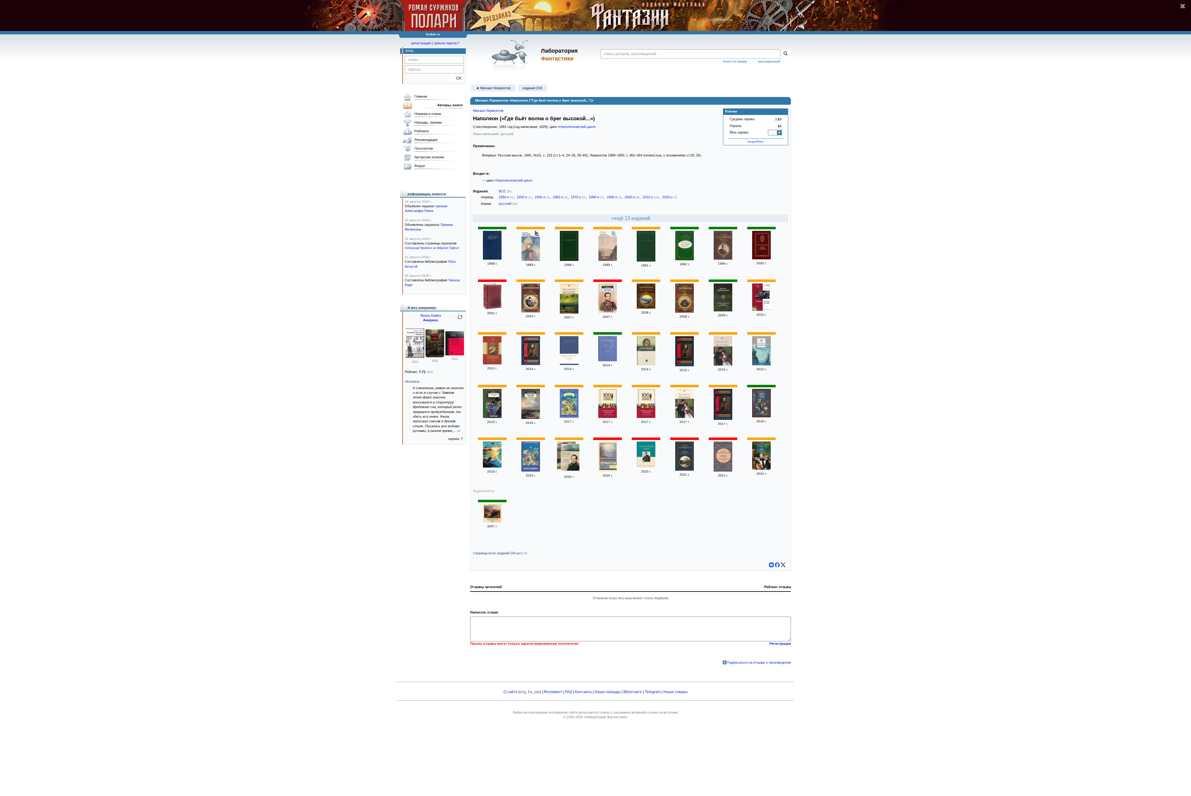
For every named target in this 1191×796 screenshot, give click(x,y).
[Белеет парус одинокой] (531, 418)
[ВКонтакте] (771, 564)
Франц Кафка (430, 315)
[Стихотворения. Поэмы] (761, 309)
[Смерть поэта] (570, 458)
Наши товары (675, 692)
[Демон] (684, 311)
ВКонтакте (632, 692)
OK (456, 78)
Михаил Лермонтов (488, 110)
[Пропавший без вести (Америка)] (415, 356)
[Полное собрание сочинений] (492, 308)
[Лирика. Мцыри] (761, 416)
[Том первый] (761, 258)
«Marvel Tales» (447, 248)
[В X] (783, 564)
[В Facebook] (777, 564)
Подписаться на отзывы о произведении (759, 662)
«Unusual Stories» (418, 248)
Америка (430, 320)
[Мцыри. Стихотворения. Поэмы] (684, 469)
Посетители (423, 148)
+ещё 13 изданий (630, 218)
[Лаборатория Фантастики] (511, 54)
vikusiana (412, 381)
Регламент (553, 692)
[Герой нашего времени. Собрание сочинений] (761, 468)
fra (530, 692)
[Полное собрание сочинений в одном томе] (723, 310)
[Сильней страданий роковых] (684, 259)
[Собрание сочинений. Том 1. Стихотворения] (646, 364)
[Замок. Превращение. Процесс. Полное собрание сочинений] (435, 356)
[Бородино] (569, 416)
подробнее (755, 141)
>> (459, 431)
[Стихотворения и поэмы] (492, 417)
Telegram (653, 692)
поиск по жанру (735, 61)
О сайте (510, 692)
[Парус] (492, 466)
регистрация (421, 43)
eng (523, 692)
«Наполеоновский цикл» (577, 127)
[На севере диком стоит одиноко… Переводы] (492, 363)
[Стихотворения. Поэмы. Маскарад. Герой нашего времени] (531, 260)
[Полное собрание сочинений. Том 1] (608, 360)
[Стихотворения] (761, 364)
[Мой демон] (608, 312)
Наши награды (608, 692)
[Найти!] (785, 54)
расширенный (769, 61)
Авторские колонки (429, 157)
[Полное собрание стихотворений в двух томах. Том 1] (569, 260)
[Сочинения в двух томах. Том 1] (492, 258)
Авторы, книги (449, 105)
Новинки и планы (427, 114)
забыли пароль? (446, 43)
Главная (420, 96)
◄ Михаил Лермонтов (493, 88)
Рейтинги (421, 131)
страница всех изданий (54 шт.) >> (500, 553)
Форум (419, 166)
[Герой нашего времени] (531, 311)
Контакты (583, 692)
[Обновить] (460, 319)
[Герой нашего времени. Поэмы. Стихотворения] (569, 312)
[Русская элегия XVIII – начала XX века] (646, 260)
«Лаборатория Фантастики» (605, 717)
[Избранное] (723, 258)
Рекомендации (425, 140)
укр (537, 692)
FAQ (568, 692)
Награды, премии (428, 122)
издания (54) (532, 88)
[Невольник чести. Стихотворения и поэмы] (492, 521)
